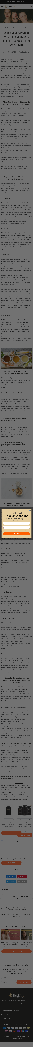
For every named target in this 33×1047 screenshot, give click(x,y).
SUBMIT (16, 534)
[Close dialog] (30, 510)
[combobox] (5, 527)
